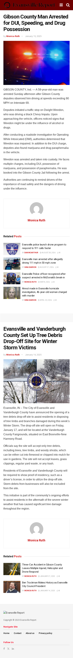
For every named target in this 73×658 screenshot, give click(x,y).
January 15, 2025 (33, 36)
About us (30, 633)
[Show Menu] (61, 5)
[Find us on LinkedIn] (13, 649)
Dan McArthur (31, 253)
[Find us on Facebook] (4, 649)
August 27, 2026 (47, 267)
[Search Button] (68, 5)
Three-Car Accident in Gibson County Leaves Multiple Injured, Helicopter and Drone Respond (42, 568)
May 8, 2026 (45, 282)
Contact (17, 633)
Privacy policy (45, 633)
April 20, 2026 (46, 300)
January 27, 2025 (47, 576)
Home (6, 633)
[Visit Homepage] (29, 5)
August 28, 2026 (48, 253)
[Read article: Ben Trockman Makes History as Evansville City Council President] (11, 587)
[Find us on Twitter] (8, 649)
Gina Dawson (30, 267)
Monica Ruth (13, 36)
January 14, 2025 (33, 354)
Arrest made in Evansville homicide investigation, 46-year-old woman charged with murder (44, 292)
